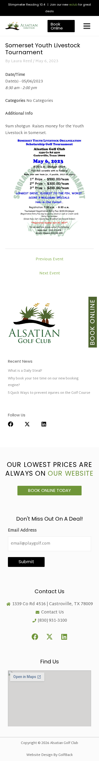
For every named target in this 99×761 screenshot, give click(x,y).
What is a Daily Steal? (25, 371)
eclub (73, 4)
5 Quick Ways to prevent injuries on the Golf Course (49, 393)
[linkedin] (46, 424)
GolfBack (65, 755)
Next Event (49, 273)
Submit (26, 562)
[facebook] (16, 424)
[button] (61, 26)
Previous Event (49, 259)
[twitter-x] (32, 424)
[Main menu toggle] (87, 26)
